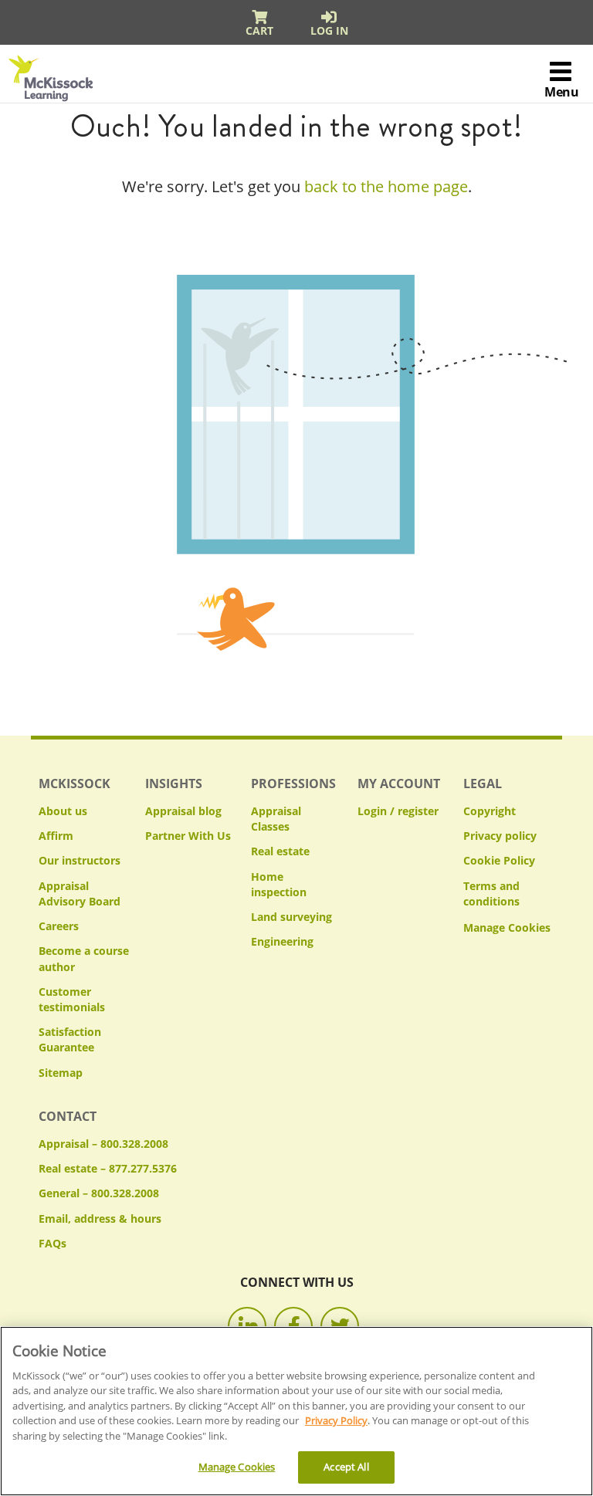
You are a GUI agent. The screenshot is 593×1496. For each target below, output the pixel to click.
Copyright (489, 811)
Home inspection (279, 884)
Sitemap (61, 1072)
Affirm (56, 835)
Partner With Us (188, 835)
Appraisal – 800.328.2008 (103, 1143)
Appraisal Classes (276, 819)
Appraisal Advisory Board (79, 893)
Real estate (280, 851)
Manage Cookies (507, 928)
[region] (296, 1411)
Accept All (346, 1467)
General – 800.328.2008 (99, 1193)
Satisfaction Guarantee (70, 1039)
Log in (329, 30)
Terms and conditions (491, 893)
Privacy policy (500, 835)
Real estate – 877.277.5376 (108, 1168)
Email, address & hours (100, 1218)
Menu (561, 91)
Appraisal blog (183, 811)
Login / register (398, 811)
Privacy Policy (336, 1420)
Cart (259, 30)
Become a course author (84, 958)
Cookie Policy (499, 860)
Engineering (282, 941)
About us (63, 811)
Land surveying (291, 916)
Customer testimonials (72, 999)
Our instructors (79, 860)
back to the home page (386, 186)
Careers (59, 926)
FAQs (52, 1243)
